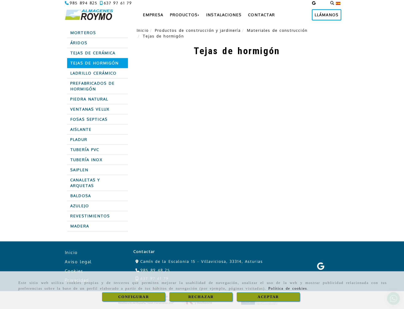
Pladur (78, 139)
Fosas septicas (89, 119)
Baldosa (80, 195)
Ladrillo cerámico (93, 73)
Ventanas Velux (89, 109)
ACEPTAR (268, 297)
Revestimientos (90, 216)
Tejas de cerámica (92, 53)
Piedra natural (89, 99)
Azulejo (79, 205)
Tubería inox (86, 159)
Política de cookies (287, 288)
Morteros (83, 32)
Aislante (81, 129)
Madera (79, 226)
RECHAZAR (201, 297)
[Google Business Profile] (314, 3)
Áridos (78, 42)
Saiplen (79, 169)
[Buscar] (332, 3)
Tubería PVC (84, 149)
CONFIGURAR (133, 297)
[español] (338, 3)
